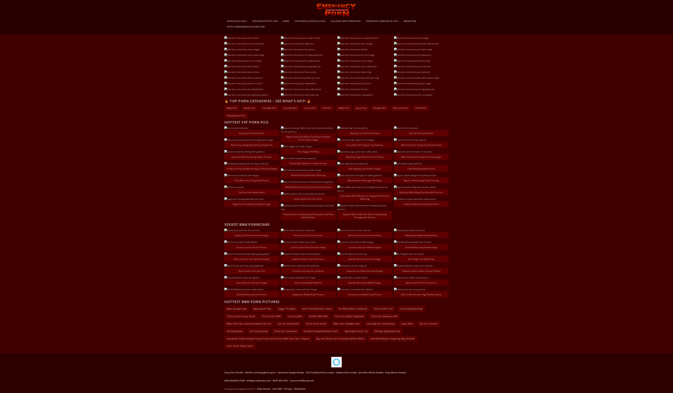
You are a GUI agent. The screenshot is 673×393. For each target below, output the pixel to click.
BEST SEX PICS (280, 380)
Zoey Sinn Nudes (233, 372)
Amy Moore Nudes (395, 372)
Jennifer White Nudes (371, 372)
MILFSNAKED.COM (234, 380)
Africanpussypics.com (265, 21)
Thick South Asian (316, 323)
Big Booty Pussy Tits (356, 331)
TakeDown (300, 388)
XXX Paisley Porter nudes (320, 372)
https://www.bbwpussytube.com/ (246, 27)
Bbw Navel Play (262, 308)
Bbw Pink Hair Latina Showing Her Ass (249, 323)
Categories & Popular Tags (309, 21)
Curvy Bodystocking (411, 308)
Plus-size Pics (400, 108)
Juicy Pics (361, 108)
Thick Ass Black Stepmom (349, 316)
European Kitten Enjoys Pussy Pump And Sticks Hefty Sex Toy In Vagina (268, 338)
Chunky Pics (290, 108)
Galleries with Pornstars (346, 21)
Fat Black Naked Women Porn (321, 331)
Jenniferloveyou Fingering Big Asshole (393, 338)
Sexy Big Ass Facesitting (380, 323)
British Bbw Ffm (318, 316)
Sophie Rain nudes (346, 372)
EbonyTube (410, 21)
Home (286, 21)
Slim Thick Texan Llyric (240, 346)
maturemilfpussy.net (302, 380)
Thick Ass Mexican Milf (384, 316)
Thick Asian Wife (271, 316)
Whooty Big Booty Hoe (387, 331)
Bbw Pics (232, 108)
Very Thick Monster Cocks (317, 308)
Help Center (264, 388)
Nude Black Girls (237, 21)
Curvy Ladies (295, 316)
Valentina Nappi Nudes (290, 372)
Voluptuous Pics (236, 115)
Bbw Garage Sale (237, 308)
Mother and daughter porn (260, 372)
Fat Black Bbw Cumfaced (352, 308)
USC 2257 (277, 388)
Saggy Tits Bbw (286, 308)
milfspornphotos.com (258, 380)
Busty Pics (250, 108)
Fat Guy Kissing (258, 331)
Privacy (288, 388)
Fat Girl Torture (428, 323)
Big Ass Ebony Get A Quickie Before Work (340, 338)
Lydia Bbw (407, 323)
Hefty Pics (343, 108)
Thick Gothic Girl (383, 308)
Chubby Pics (269, 108)
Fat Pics (326, 108)
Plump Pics (379, 108)
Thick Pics (420, 108)
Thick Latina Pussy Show (241, 316)
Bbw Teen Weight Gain (346, 323)
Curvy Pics (310, 108)
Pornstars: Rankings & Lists (382, 21)
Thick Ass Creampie (285, 331)
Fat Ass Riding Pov (288, 323)
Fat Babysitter (235, 331)
